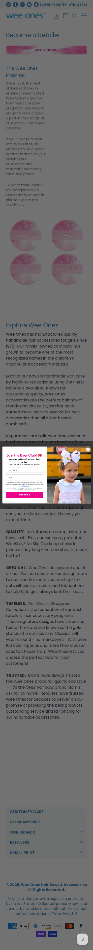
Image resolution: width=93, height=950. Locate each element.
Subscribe (24, 494)
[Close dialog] (88, 449)
